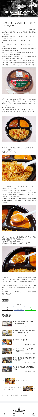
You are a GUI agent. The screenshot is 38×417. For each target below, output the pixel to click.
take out (6, 300)
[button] (34, 293)
